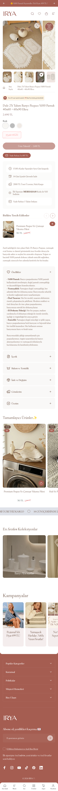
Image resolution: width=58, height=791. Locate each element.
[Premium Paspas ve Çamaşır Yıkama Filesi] (24, 456)
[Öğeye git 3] (29, 77)
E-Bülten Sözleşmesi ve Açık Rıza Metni (22, 748)
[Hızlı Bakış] (52, 224)
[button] (5, 125)
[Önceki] (4, 3)
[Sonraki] (54, 3)
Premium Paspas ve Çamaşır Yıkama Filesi (24, 491)
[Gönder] (50, 738)
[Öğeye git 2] (18, 77)
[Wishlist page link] (39, 13)
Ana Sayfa (11, 87)
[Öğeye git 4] (40, 77)
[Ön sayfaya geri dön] (4, 88)
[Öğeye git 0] (7, 77)
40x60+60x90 (12, 134)
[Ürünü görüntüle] (41, 483)
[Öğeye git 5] (51, 77)
